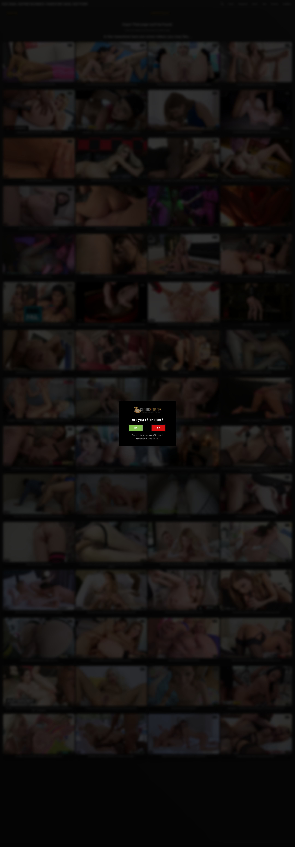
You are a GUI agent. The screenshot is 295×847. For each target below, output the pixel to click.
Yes (135, 428)
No (158, 428)
